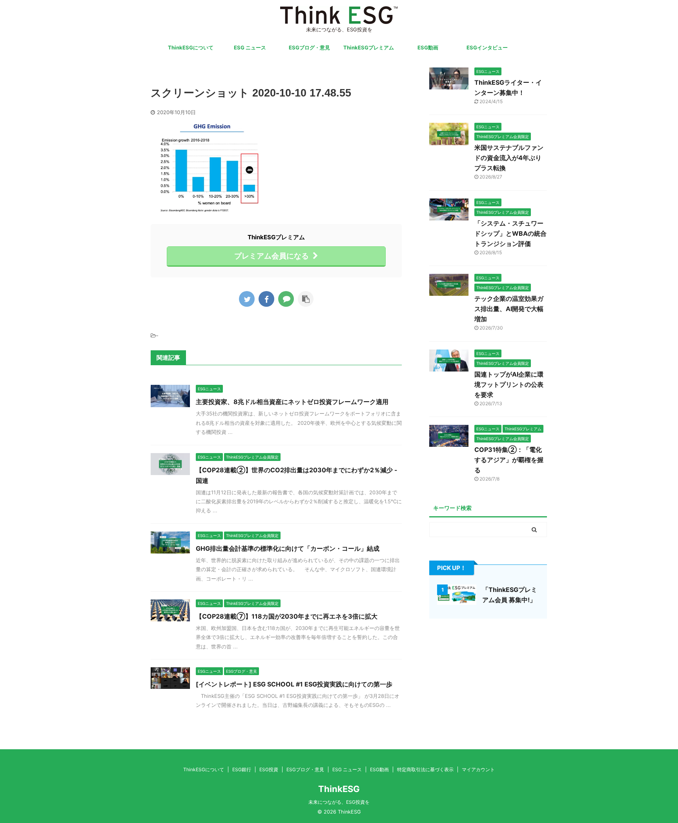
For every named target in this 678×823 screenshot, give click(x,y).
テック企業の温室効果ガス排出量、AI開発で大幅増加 (508, 309)
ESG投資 (268, 769)
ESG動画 (427, 47)
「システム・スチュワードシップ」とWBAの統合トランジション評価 (510, 233)
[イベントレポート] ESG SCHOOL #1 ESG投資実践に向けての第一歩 (294, 684)
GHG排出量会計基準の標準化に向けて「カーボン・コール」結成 (287, 548)
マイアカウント (478, 769)
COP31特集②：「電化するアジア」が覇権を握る (508, 460)
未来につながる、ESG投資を (339, 802)
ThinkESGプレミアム (368, 47)
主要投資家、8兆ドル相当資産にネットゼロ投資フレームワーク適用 (292, 402)
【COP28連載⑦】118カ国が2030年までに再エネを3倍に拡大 (286, 616)
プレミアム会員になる (271, 255)
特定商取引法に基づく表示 (425, 769)
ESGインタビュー (487, 47)
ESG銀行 (241, 769)
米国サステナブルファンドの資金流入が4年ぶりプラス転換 (508, 158)
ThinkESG (339, 789)
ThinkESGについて (190, 47)
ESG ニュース (250, 47)
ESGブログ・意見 (309, 47)
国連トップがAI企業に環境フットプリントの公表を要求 (508, 384)
